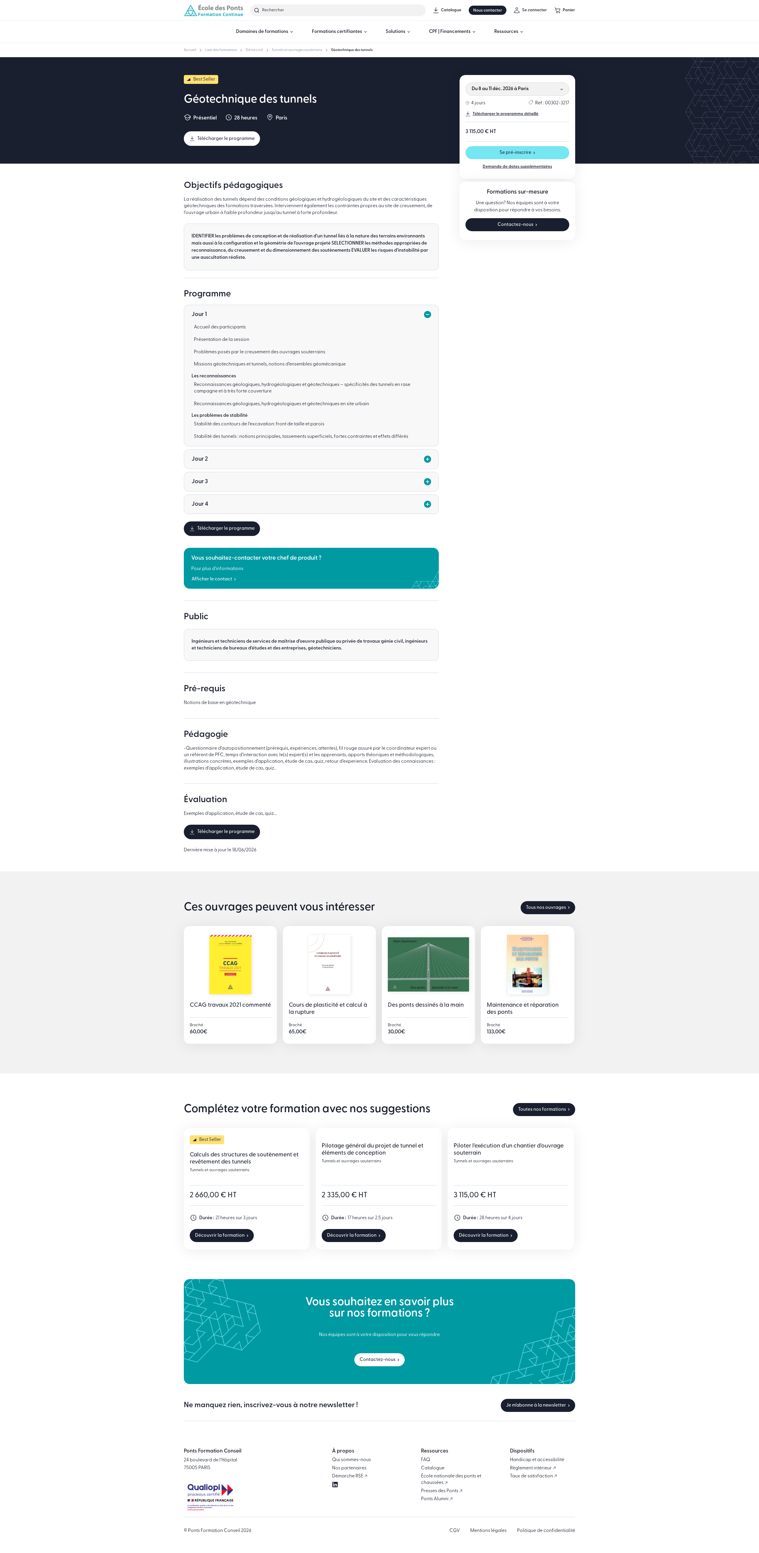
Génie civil (254, 50)
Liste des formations (221, 50)
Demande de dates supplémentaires (517, 167)
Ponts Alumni (435, 1499)
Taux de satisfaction (532, 1476)
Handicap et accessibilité (537, 1460)
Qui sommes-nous (351, 1460)
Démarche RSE (348, 1476)
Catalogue (432, 1468)
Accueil (190, 50)
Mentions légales (488, 1530)
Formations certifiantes (337, 31)
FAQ (425, 1460)
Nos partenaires (349, 1468)
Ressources (506, 31)
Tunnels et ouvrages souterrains (297, 50)
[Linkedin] (335, 1484)
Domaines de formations (262, 31)
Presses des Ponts (440, 1491)
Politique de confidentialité (546, 1530)
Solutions (395, 31)
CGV (454, 1530)
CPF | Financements (450, 31)
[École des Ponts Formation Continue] (213, 10)
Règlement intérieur (531, 1468)
